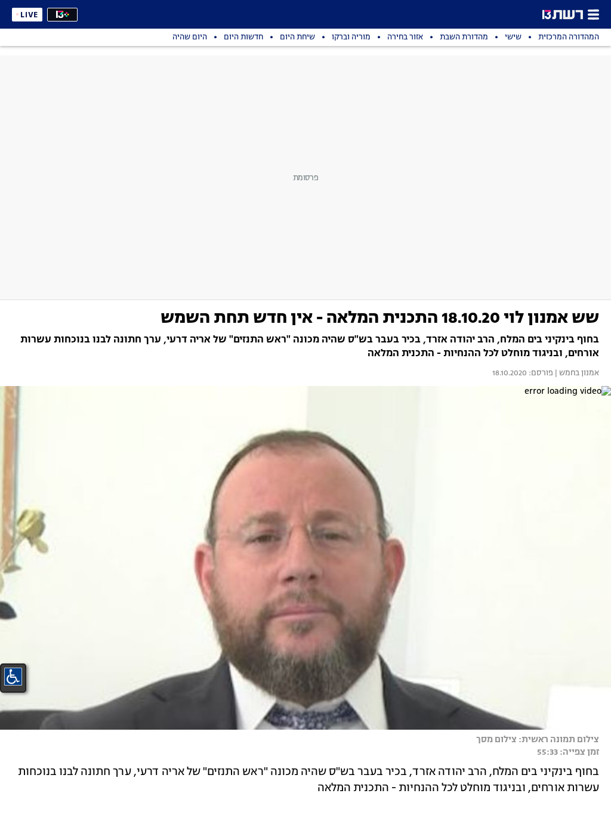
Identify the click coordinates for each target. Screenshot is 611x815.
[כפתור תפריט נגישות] (13, 677)
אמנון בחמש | (576, 373)
